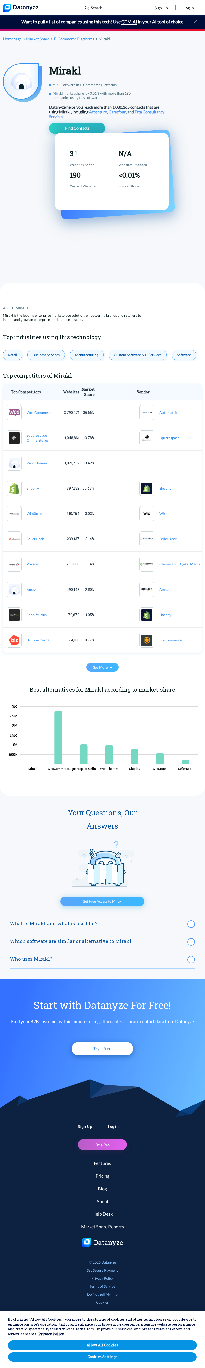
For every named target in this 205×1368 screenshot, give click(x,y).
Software (184, 355)
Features (102, 1163)
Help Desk (102, 1214)
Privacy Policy (103, 1278)
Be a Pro (103, 1144)
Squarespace (170, 438)
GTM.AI (129, 21)
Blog (102, 1188)
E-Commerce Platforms (74, 38)
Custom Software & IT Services (138, 355)
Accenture (98, 111)
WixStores (35, 513)
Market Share (38, 38)
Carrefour (117, 111)
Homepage (12, 38)
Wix (163, 513)
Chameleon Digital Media (180, 564)
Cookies (102, 1302)
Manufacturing (86, 355)
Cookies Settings (103, 1356)
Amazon (33, 589)
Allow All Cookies (102, 1345)
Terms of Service (102, 1286)
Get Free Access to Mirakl (102, 901)
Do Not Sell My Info (102, 1294)
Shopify (33, 488)
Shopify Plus (37, 615)
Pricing (103, 1176)
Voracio (33, 564)
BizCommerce (38, 640)
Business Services (46, 355)
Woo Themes (37, 463)
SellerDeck (35, 539)
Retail (12, 355)
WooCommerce (39, 412)
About (102, 1201)
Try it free (103, 1048)
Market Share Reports (102, 1226)
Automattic (169, 412)
